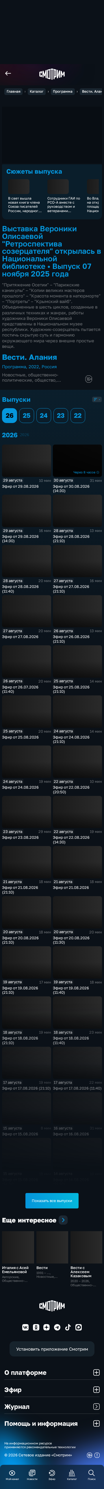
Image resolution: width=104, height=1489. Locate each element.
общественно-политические (30, 377)
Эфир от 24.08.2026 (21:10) (71, 739)
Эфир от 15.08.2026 (20, 1134)
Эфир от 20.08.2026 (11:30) (71, 940)
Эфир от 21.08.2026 (71, 887)
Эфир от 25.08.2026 (20, 737)
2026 (24, 434)
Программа (63, 91)
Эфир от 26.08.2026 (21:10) (71, 639)
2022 (34, 366)
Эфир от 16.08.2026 (71, 1134)
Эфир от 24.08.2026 (20, 787)
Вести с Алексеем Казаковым (80, 1271)
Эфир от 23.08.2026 (20, 837)
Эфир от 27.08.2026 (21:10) (71, 588)
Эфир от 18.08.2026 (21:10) (20, 1040)
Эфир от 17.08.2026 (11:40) (77, 1088)
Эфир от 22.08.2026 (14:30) (71, 839)
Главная (14, 91)
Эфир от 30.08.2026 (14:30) (71, 488)
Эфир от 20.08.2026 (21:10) (20, 940)
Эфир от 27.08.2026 (20, 636)
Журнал (16, 1406)
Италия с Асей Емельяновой (15, 1269)
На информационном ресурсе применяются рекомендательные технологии (40, 1445)
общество (45, 380)
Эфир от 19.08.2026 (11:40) (71, 990)
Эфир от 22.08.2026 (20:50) (71, 789)
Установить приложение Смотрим (52, 1349)
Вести (42, 1267)
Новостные (13, 374)
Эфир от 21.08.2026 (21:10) (20, 889)
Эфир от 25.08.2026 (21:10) (71, 689)
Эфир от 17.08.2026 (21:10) (26, 1088)
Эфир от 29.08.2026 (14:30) (20, 538)
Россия (49, 366)
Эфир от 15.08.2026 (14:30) (20, 1182)
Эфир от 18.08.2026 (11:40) (71, 1040)
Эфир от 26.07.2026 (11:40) (20, 689)
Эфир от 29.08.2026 (20, 486)
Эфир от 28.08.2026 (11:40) (20, 588)
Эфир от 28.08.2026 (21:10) (71, 538)
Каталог (37, 91)
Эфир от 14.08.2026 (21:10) (71, 1182)
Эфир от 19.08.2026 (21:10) (20, 990)
